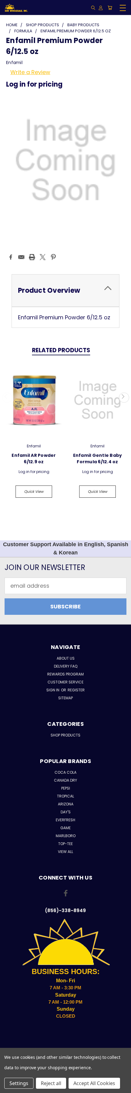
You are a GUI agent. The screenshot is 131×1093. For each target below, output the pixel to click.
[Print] (32, 257)
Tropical (65, 796)
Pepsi (65, 788)
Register (76, 690)
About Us (66, 658)
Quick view (34, 491)
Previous (7, 397)
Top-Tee (65, 843)
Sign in (53, 690)
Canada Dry (65, 780)
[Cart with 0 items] (110, 7)
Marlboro (66, 835)
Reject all (51, 1083)
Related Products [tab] (61, 350)
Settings (18, 1083)
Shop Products (65, 735)
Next (124, 397)
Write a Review (30, 72)
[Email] (21, 257)
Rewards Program (65, 674)
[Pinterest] (53, 257)
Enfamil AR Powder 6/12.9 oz (34, 458)
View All (65, 851)
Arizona (65, 804)
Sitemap (65, 698)
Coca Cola (65, 772)
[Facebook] (11, 257)
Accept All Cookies (94, 1083)
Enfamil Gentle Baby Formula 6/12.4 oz (97, 458)
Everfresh (65, 819)
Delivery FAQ (65, 666)
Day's (66, 812)
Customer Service (65, 682)
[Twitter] (43, 257)
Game (65, 827)
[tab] (65, 290)
